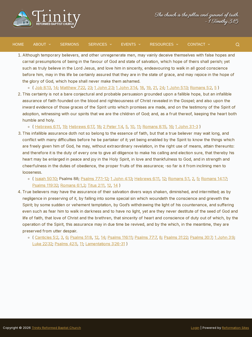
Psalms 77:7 (146, 237)
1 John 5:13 (177, 87)
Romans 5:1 (178, 178)
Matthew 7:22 (72, 87)
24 (161, 87)
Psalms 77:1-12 (94, 178)
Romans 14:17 (214, 178)
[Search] (237, 44)
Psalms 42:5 (66, 243)
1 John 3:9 (224, 237)
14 (55, 87)
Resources (161, 44)
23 (90, 87)
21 (155, 87)
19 (148, 87)
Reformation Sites (235, 328)
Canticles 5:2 (46, 237)
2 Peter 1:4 (113, 126)
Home (18, 44)
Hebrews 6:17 (81, 126)
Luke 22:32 (42, 243)
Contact (196, 44)
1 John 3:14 (126, 87)
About (39, 44)
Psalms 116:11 (120, 237)
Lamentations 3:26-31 (105, 243)
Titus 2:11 (96, 185)
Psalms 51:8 (81, 237)
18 (142, 87)
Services (97, 44)
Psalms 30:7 (201, 237)
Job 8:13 (43, 87)
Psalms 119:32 (45, 185)
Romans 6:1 (71, 185)
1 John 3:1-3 (186, 126)
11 (138, 126)
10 (132, 126)
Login (195, 328)
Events (128, 44)
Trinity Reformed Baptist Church (56, 328)
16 (171, 126)
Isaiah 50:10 (46, 178)
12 (164, 178)
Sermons (69, 44)
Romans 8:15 (154, 126)
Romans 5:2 (201, 87)
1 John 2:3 (104, 87)
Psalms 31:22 (176, 237)
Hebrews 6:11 (47, 126)
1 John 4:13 (121, 178)
